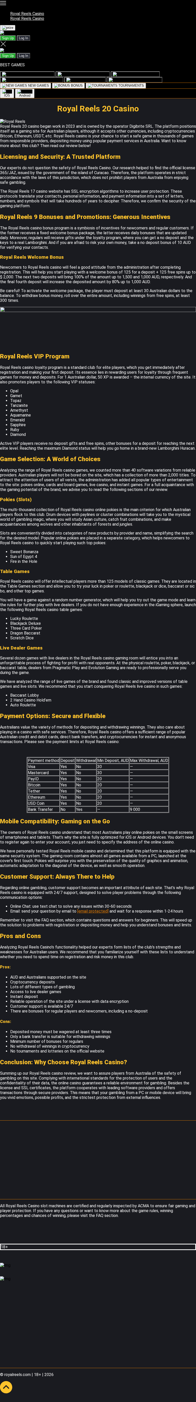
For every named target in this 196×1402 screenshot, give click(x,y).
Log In (23, 38)
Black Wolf (95, 80)
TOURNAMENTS (130, 85)
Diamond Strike (41, 74)
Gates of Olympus (47, 80)
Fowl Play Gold (96, 74)
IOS (7, 95)
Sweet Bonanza (148, 80)
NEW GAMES (38, 85)
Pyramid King (147, 74)
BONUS (76, 85)
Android (24, 95)
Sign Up (8, 38)
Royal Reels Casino (27, 13)
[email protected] (92, 911)
